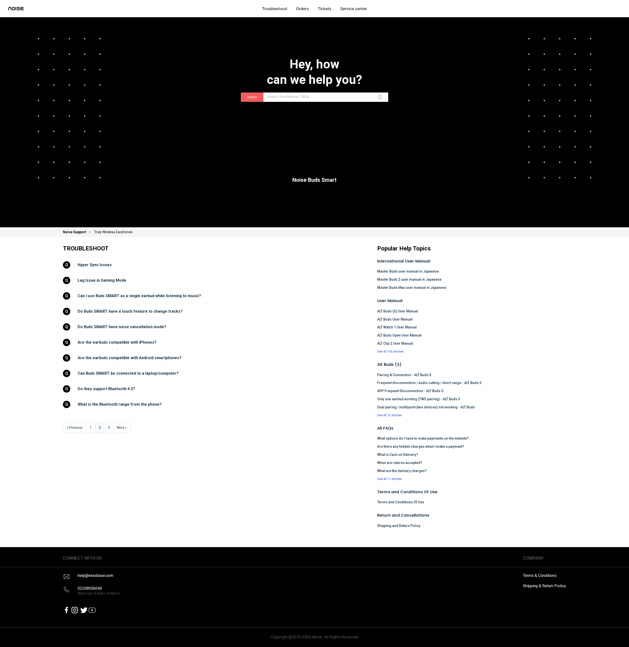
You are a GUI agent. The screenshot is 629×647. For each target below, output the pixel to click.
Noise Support (75, 232)
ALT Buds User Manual (395, 319)
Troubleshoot (274, 8)
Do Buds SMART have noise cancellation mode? (122, 326)
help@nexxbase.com (95, 575)
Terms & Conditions (540, 575)
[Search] (380, 97)
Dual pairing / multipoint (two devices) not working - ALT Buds (426, 407)
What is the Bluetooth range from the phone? (120, 404)
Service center (353, 8)
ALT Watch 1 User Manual (397, 327)
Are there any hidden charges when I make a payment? (420, 446)
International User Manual (403, 261)
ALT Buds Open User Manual (399, 335)
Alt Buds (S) (389, 364)
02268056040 (99, 591)
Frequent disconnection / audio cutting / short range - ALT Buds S (429, 383)
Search (252, 97)
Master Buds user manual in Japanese (408, 271)
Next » (122, 428)
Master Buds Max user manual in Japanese (411, 288)
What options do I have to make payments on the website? (423, 438)
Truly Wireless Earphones (113, 232)
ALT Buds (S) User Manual (397, 311)
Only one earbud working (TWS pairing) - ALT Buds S (418, 399)
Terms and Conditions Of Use (407, 492)
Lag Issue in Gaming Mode (102, 280)
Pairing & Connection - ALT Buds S (404, 375)
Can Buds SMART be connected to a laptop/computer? (128, 373)
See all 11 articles (389, 479)
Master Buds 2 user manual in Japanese (409, 279)
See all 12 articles (389, 415)
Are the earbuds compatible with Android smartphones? (130, 357)
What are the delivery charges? (402, 471)
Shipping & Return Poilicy (544, 586)
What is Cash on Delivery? (397, 455)
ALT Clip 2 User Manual (395, 343)
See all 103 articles (390, 351)
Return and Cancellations (403, 515)
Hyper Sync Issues (95, 264)
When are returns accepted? (399, 463)
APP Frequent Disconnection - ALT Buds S (410, 391)
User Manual (389, 301)
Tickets (324, 8)
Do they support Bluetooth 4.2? (106, 388)
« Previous (75, 428)
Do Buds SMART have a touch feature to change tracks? (130, 311)
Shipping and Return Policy (398, 526)
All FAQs (385, 428)
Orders (302, 8)
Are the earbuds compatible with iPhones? (117, 342)
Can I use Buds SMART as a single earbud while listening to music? (139, 295)
